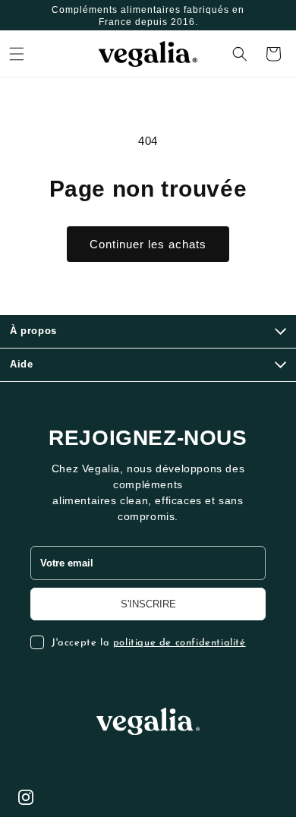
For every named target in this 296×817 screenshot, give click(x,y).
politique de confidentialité (179, 643)
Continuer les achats (148, 244)
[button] (16, 54)
